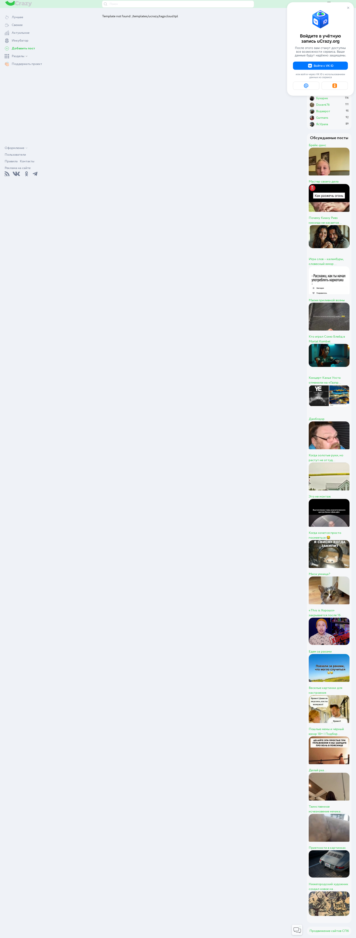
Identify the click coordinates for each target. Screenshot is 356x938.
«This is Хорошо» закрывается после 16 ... (326, 613)
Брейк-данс (317, 145)
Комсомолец (346, 868)
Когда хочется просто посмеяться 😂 (325, 535)
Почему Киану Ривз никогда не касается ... (325, 220)
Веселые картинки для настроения (325, 690)
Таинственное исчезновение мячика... (326, 809)
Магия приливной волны (327, 300)
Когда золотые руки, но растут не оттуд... (326, 458)
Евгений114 (342, 165)
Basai (330, 439)
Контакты (27, 161)
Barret (331, 202)
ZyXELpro (340, 284)
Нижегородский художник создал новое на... (328, 886)
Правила (11, 161)
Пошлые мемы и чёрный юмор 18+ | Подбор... (326, 731)
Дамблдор (316, 419)
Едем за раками (320, 651)
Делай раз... (318, 770)
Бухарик (337, 831)
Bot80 (331, 361)
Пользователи (15, 154)
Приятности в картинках (327, 847)
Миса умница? (319, 574)
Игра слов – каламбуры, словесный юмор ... (326, 261)
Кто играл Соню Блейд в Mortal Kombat (327, 339)
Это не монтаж (320, 496)
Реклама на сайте (18, 168)
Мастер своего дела (324, 181)
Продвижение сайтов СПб (329, 931)
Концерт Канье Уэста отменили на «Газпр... (325, 380)
